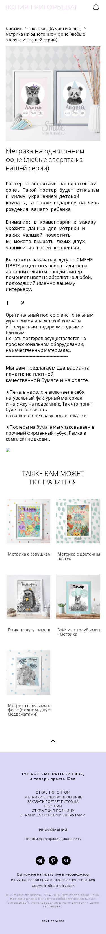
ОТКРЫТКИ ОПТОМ (53, 792)
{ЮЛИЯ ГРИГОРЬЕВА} (41, 7)
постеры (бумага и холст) (55, 28)
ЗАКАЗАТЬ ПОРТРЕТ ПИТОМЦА (53, 801)
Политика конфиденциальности (53, 839)
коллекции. (68, 248)
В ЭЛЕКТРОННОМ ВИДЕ (62, 797)
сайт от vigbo (53, 921)
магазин (14, 28)
